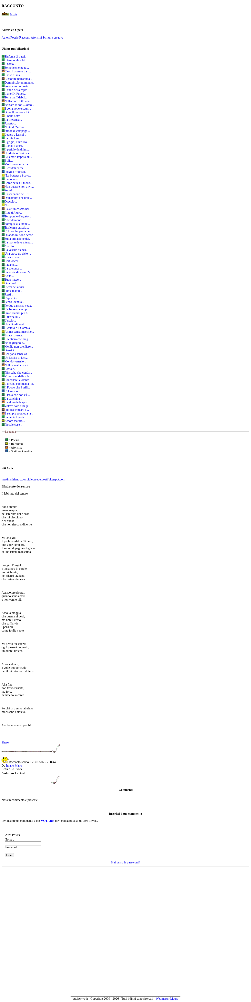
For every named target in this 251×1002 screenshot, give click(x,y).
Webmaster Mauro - (168, 998)
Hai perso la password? (125, 862)
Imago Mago (14, 765)
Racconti (24, 37)
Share (5, 742)
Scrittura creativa (53, 37)
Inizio (13, 14)
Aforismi (36, 37)
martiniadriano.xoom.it (16, 479)
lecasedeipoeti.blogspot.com (47, 479)
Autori (6, 37)
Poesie (14, 37)
